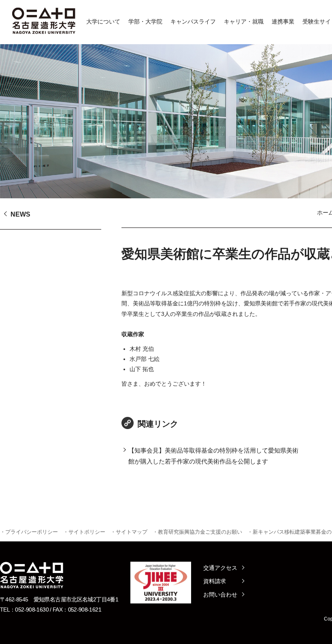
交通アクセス (220, 568)
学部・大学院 (145, 21)
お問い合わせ (220, 594)
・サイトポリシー (84, 532)
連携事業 (283, 21)
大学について (103, 21)
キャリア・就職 (244, 21)
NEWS (20, 214)
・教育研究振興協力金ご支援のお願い (197, 532)
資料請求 (214, 581)
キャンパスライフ (193, 21)
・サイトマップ (129, 532)
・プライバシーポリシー (29, 532)
